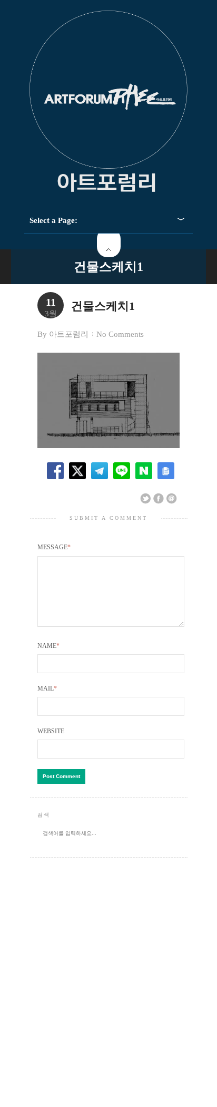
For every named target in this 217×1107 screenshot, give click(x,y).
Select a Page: (53, 220)
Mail (47, 688)
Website (50, 731)
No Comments (120, 334)
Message (54, 547)
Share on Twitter (145, 498)
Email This (171, 498)
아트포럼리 (68, 334)
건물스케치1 (108, 267)
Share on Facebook (158, 498)
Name (48, 645)
